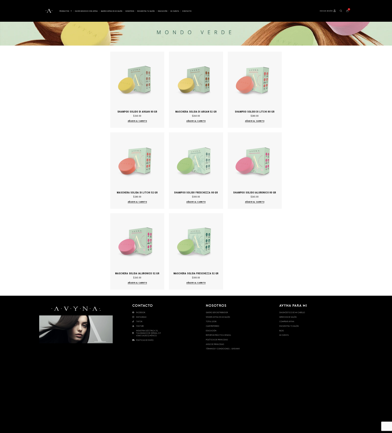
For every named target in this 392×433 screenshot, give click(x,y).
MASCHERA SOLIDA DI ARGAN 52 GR (196, 111)
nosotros (129, 11)
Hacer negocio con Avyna (86, 11)
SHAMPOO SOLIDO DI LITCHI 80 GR (254, 111)
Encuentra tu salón (146, 11)
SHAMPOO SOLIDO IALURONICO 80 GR (254, 192)
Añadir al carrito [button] (137, 121)
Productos (64, 11)
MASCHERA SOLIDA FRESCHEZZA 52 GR (196, 273)
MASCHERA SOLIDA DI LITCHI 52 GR (137, 192)
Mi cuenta (174, 11)
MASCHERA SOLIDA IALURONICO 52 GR (137, 273)
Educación (162, 11)
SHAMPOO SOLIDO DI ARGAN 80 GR (137, 111)
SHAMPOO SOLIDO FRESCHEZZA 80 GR (196, 192)
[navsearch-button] (341, 11)
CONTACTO (186, 11)
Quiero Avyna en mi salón (111, 11)
